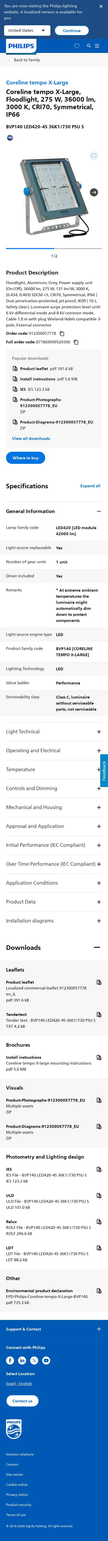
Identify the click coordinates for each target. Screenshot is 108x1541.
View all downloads (31, 438)
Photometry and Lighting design (45, 1157)
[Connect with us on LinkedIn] (22, 1360)
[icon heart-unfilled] (77, 46)
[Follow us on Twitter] (34, 1360)
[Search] (89, 46)
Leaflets (15, 969)
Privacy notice (17, 1495)
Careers (12, 1464)
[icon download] (99, 982)
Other (13, 1278)
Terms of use (16, 1515)
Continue (72, 30)
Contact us (22, 1400)
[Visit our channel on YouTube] (46, 1360)
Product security (18, 1505)
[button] (14, 192)
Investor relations (20, 1454)
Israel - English (19, 1383)
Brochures (18, 1045)
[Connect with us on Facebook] (10, 1360)
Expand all (90, 485)
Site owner (14, 1474)
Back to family (27, 60)
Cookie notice (17, 1485)
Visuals (14, 1087)
